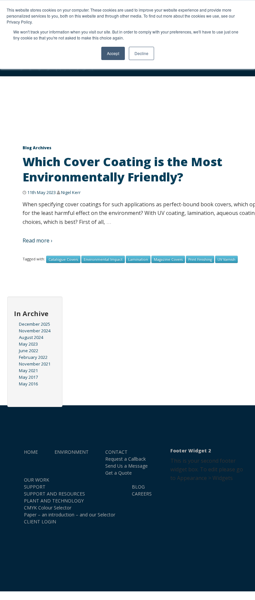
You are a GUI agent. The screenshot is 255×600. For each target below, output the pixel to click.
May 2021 (28, 370)
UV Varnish (226, 259)
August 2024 (31, 337)
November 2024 (34, 331)
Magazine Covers (168, 259)
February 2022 (33, 357)
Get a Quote (118, 473)
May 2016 (28, 384)
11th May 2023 (41, 192)
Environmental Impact (103, 259)
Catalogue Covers (63, 259)
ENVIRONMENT (71, 452)
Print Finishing (200, 259)
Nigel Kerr (71, 192)
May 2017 (28, 377)
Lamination (138, 259)
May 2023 (28, 344)
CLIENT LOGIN (40, 521)
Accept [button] (113, 53)
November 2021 (34, 364)
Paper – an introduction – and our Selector (69, 514)
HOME (31, 452)
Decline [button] (141, 53)
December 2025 (34, 324)
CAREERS (142, 494)
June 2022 (28, 351)
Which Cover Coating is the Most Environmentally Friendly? (122, 169)
